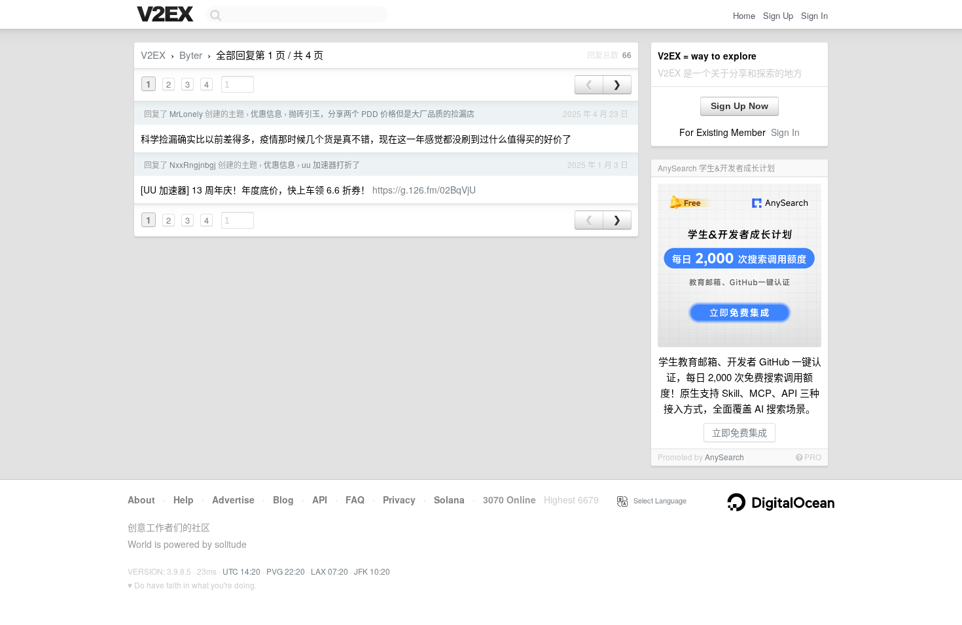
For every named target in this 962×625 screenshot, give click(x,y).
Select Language (657, 500)
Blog (283, 499)
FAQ (355, 499)
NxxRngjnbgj (192, 164)
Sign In (814, 15)
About (141, 499)
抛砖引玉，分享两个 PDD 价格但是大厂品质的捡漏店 (381, 113)
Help (183, 499)
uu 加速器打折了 (331, 164)
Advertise (233, 499)
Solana (449, 499)
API (319, 499)
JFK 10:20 (372, 571)
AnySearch (724, 456)
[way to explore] (167, 15)
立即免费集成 (739, 432)
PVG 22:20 (285, 571)
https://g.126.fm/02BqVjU (424, 189)
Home (744, 15)
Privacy (399, 499)
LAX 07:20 (329, 571)
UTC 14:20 (241, 571)
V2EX (153, 54)
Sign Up (778, 15)
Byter (190, 54)
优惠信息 (266, 113)
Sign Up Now (739, 106)
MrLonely (186, 113)
